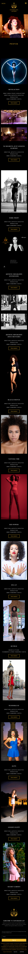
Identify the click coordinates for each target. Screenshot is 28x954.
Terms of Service (6, 932)
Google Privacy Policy (22, 931)
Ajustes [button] (15, 951)
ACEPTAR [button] (22, 951)
